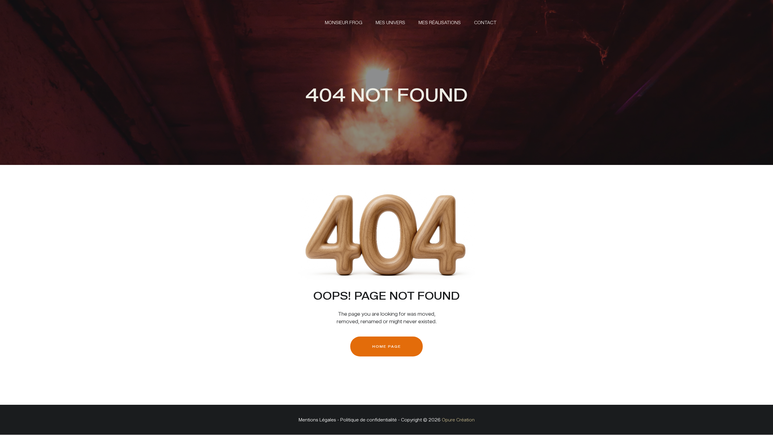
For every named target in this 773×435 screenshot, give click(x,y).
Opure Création (458, 420)
